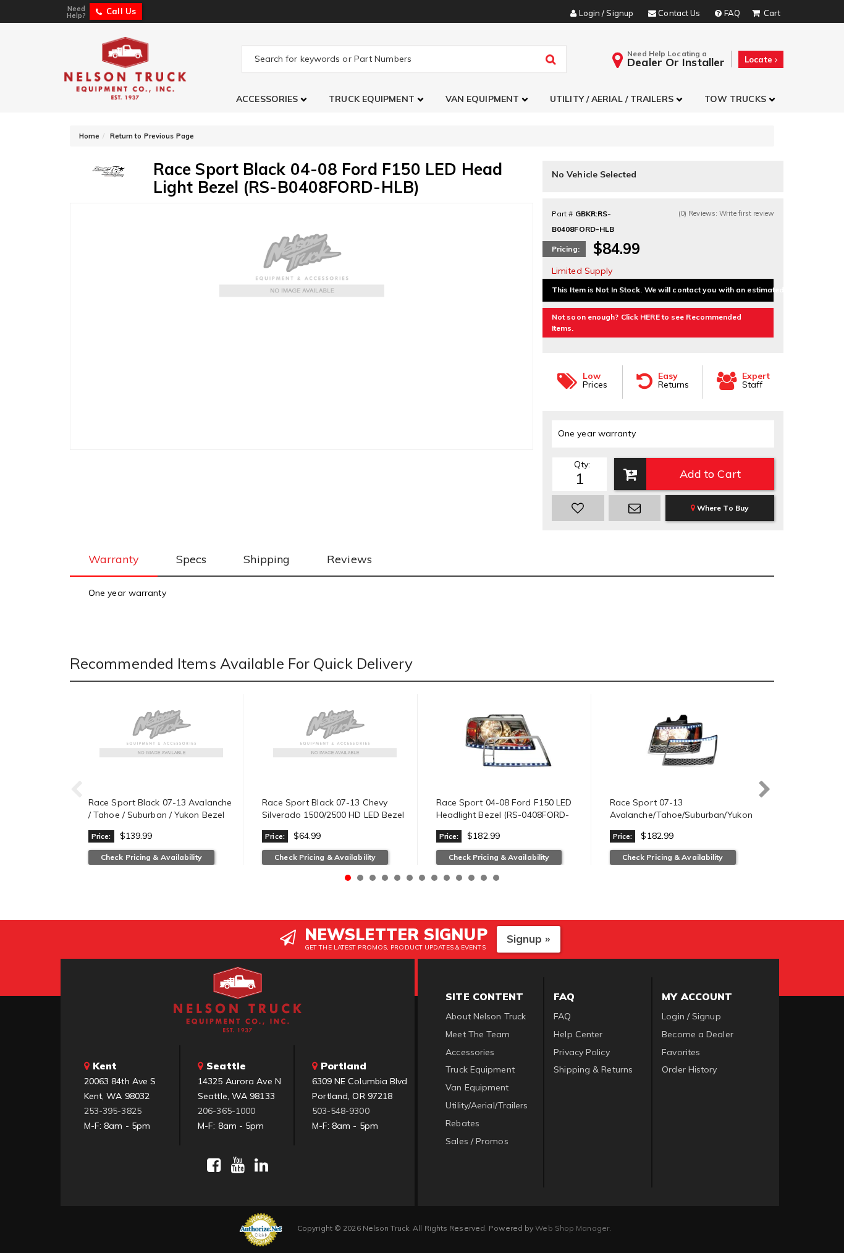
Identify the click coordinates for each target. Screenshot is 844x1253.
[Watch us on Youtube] (238, 1165)
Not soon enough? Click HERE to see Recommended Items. (647, 322)
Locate (760, 59)
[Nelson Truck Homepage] (151, 67)
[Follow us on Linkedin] (261, 1165)
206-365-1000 (226, 1110)
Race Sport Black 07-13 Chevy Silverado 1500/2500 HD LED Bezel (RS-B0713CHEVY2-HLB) (333, 814)
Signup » (529, 938)
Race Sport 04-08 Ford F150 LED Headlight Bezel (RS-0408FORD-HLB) (504, 814)
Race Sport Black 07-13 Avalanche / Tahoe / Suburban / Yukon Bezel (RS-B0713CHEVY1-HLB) (160, 814)
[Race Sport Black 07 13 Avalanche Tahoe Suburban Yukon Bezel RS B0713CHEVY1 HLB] (161, 740)
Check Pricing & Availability (151, 857)
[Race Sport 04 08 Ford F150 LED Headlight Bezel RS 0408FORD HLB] (508, 740)
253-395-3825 (112, 1110)
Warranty (113, 559)
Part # (562, 213)
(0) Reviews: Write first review (726, 213)
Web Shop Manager (572, 1228)
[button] (273, 99)
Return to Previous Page (152, 136)
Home (89, 136)
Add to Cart (710, 474)
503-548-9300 (340, 1110)
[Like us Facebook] (214, 1165)
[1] (578, 508)
